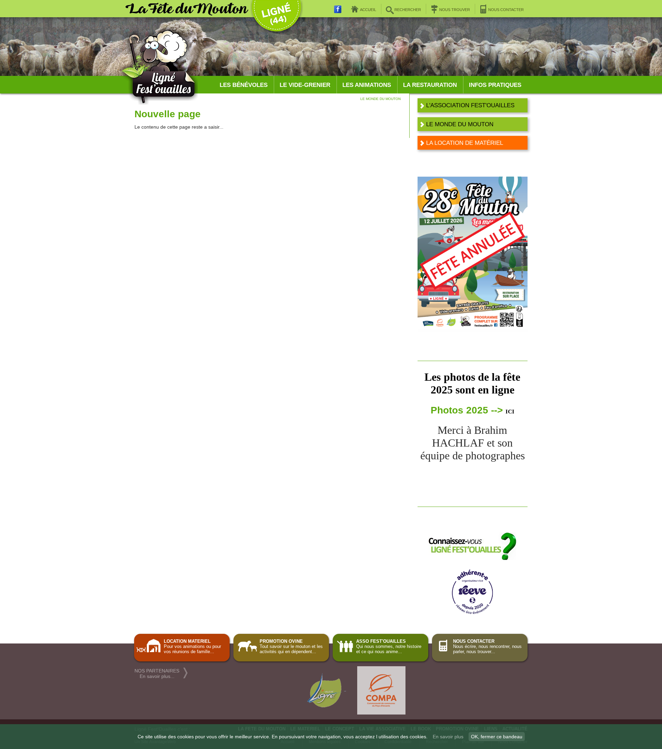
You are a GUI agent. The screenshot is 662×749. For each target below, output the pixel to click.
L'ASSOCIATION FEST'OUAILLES (470, 105)
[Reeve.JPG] (472, 612)
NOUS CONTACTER (506, 10)
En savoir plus (448, 736)
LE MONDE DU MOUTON (459, 124)
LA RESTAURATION (430, 85)
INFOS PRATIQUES (495, 85)
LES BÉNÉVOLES (244, 85)
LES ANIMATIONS (366, 85)
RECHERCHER (407, 10)
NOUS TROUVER (454, 10)
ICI (509, 411)
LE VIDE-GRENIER (305, 85)
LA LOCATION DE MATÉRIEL (464, 142)
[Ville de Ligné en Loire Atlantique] (276, 14)
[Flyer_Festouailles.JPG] (472, 559)
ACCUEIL (368, 10)
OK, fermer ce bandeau (496, 736)
